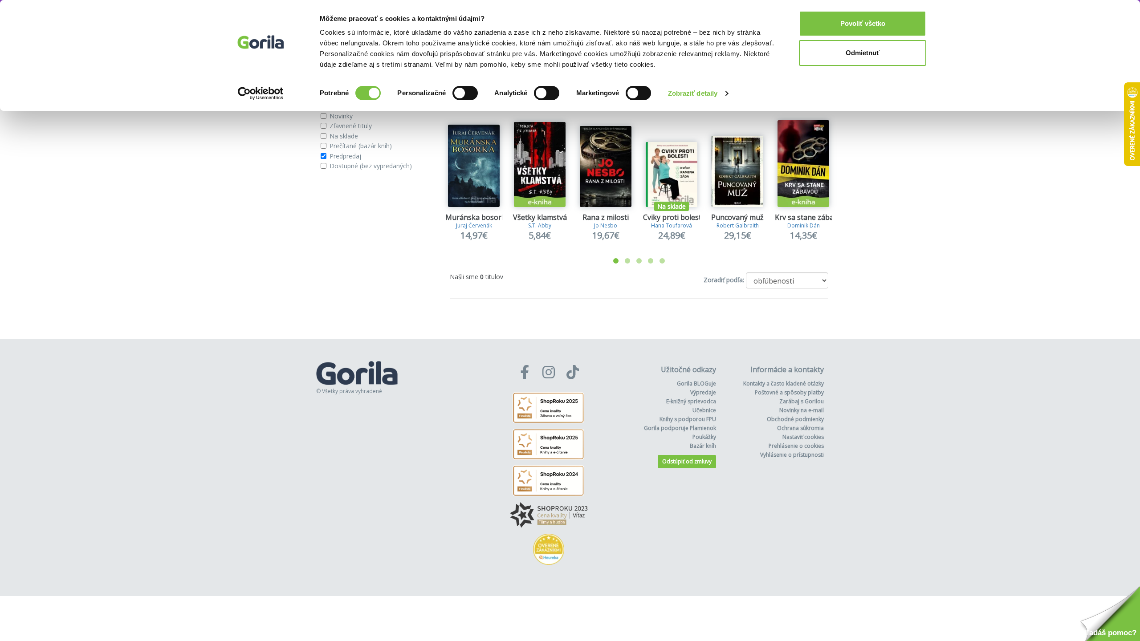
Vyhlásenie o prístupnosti (792, 454)
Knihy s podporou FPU (688, 419)
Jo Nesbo (605, 225)
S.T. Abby (539, 225)
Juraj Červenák (474, 225)
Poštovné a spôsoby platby (789, 392)
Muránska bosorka (477, 217)
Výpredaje (703, 392)
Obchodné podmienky (795, 419)
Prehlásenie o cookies (796, 446)
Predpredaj (345, 156)
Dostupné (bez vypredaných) (371, 166)
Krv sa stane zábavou (810, 217)
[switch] (465, 93)
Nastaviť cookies (803, 437)
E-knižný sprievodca (691, 401)
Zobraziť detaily (693, 93)
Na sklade (344, 136)
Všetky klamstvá (540, 217)
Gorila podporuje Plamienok (680, 428)
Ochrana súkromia (800, 428)
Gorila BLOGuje (696, 383)
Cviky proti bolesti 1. (676, 217)
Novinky (341, 116)
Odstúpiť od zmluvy (687, 461)
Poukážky (704, 437)
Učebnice (704, 410)
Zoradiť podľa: (724, 280)
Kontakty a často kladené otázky (783, 383)
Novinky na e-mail (801, 410)
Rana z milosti (605, 217)
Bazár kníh (703, 446)
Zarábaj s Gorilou (801, 401)
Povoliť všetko (862, 23)
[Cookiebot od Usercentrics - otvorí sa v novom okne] (261, 93)
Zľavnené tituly (351, 126)
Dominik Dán (803, 225)
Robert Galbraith (738, 225)
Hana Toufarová (671, 225)
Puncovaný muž (737, 217)
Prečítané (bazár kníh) (361, 146)
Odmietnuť (862, 53)
